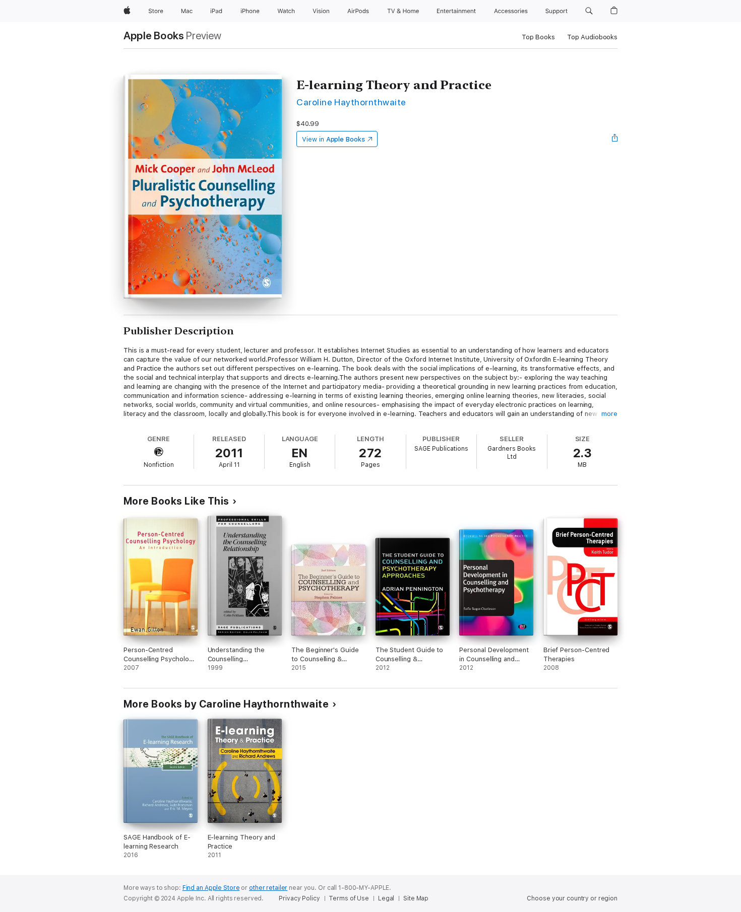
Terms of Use (349, 898)
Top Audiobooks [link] (592, 37)
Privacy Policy (299, 898)
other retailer (268, 887)
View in (333, 139)
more (609, 413)
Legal (386, 898)
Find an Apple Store (211, 887)
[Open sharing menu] (615, 139)
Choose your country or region (572, 898)
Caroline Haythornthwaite (351, 102)
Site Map (415, 898)
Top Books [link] (538, 37)
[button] (589, 11)
